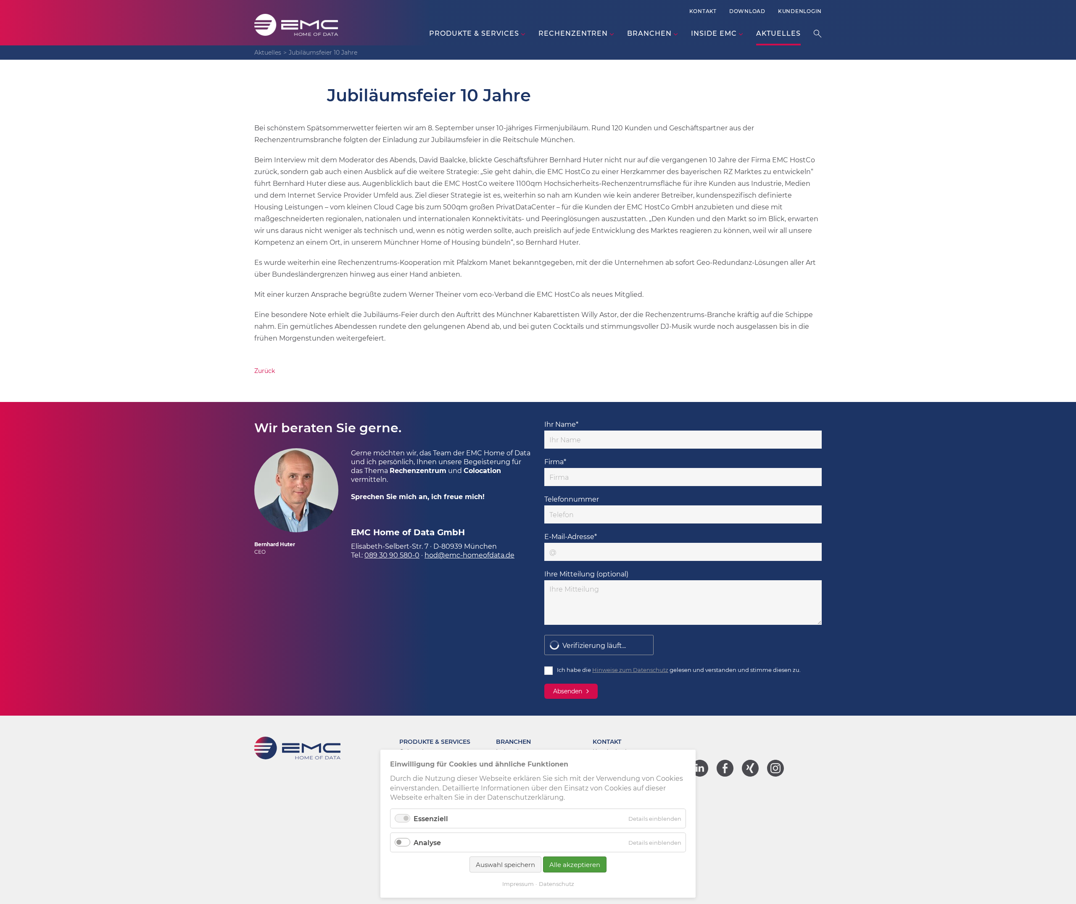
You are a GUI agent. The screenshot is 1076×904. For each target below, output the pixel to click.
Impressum (518, 883)
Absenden (567, 691)
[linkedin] (699, 773)
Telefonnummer (571, 498)
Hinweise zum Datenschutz (630, 669)
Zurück (264, 371)
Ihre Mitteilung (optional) (586, 573)
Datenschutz (556, 883)
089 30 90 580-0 (391, 554)
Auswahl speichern (505, 864)
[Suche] (817, 33)
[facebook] (725, 773)
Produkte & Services (434, 741)
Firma (555, 461)
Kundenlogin (800, 11)
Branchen (513, 741)
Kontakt (703, 11)
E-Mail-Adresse (570, 536)
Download (747, 11)
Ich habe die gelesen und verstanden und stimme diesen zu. (679, 669)
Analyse (427, 842)
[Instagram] (775, 773)
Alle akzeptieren (574, 864)
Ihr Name (561, 424)
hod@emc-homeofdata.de (469, 554)
